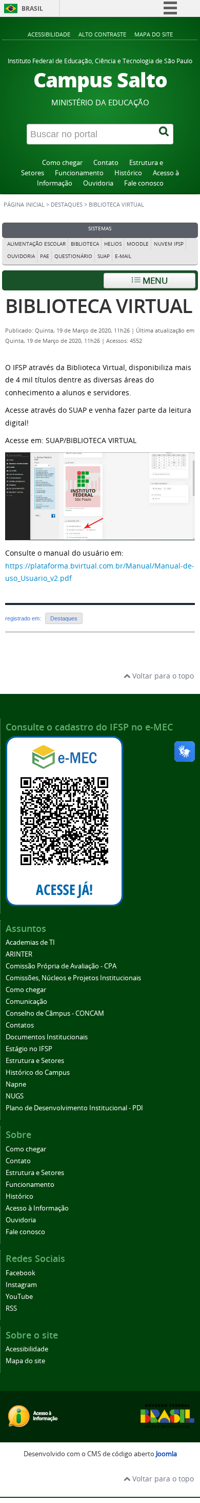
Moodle (138, 244)
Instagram (21, 1284)
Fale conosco (144, 183)
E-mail (123, 256)
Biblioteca (85, 244)
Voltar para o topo (162, 676)
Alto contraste (102, 34)
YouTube (19, 1296)
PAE (44, 256)
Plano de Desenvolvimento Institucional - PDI (74, 1108)
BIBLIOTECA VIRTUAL (98, 305)
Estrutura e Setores (35, 1060)
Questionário (73, 256)
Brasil (32, 8)
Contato (105, 162)
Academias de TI (30, 942)
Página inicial (24, 204)
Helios (113, 244)
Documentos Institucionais (47, 1037)
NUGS (15, 1096)
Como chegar (62, 162)
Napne (16, 1084)
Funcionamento (79, 173)
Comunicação (26, 1001)
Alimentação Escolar (36, 244)
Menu (154, 280)
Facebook (20, 1273)
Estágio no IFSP (29, 1048)
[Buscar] (164, 134)
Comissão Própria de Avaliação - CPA (61, 966)
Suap (103, 256)
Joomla (166, 1454)
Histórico (128, 173)
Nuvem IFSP (169, 244)
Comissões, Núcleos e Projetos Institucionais (73, 978)
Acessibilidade (49, 34)
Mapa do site (153, 34)
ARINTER (19, 954)
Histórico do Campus (38, 1072)
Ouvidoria (98, 183)
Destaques (67, 204)
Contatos (20, 1025)
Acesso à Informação (37, 1208)
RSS (11, 1308)
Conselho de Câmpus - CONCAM (55, 1013)
